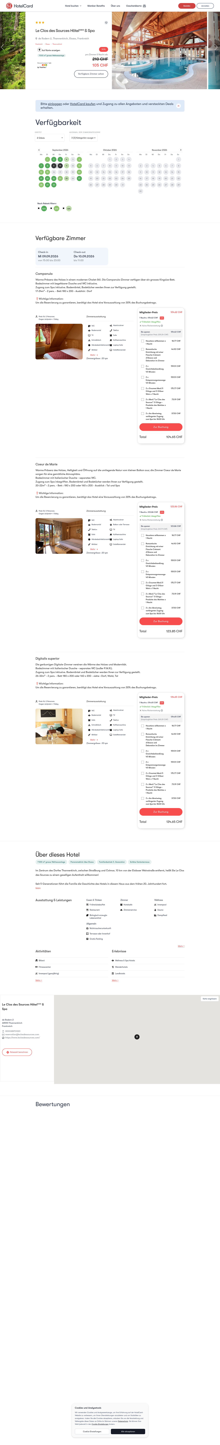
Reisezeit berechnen (17, 1052)
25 (67, 178)
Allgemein (91, 923)
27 (79, 178)
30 (54, 185)
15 (47, 172)
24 (60, 178)
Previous (3, 47)
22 (47, 178)
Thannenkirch (57, 44)
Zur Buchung (160, 427)
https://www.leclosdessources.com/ (22, 1037)
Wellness (158, 900)
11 (66, 166)
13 (79, 166)
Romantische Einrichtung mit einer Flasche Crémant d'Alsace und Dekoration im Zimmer (155, 355)
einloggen (55, 104)
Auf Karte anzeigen (49, 50)
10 (60, 166)
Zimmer (124, 900)
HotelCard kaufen (82, 104)
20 (79, 172)
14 (41, 172)
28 (41, 185)
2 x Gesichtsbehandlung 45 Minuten (155, 369)
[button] (84, 138)
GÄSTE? (38, 132)
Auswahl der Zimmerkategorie (85, 132)
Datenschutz (123, 1421)
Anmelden (205, 6)
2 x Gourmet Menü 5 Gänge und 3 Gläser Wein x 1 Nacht (154, 391)
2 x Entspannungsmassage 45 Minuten (156, 380)
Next (214, 47)
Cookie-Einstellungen (100, 1424)
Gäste (41, 138)
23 (54, 178)
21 (41, 178)
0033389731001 (12, 1031)
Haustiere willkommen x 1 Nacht (156, 342)
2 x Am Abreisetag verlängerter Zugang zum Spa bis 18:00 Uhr (155, 416)
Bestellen (186, 6)
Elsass (48, 44)
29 (47, 185)
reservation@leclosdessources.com (22, 1034)
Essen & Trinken (94, 900)
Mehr (92, 355)
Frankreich (39, 44)
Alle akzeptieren (128, 1431)
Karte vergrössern (210, 999)
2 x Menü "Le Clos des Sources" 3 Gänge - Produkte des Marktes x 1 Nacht (156, 403)
